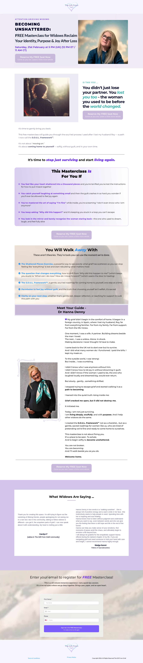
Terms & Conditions (34, 658)
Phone (46, 616)
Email (46, 607)
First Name (48, 599)
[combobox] (46, 620)
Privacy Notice (71, 657)
